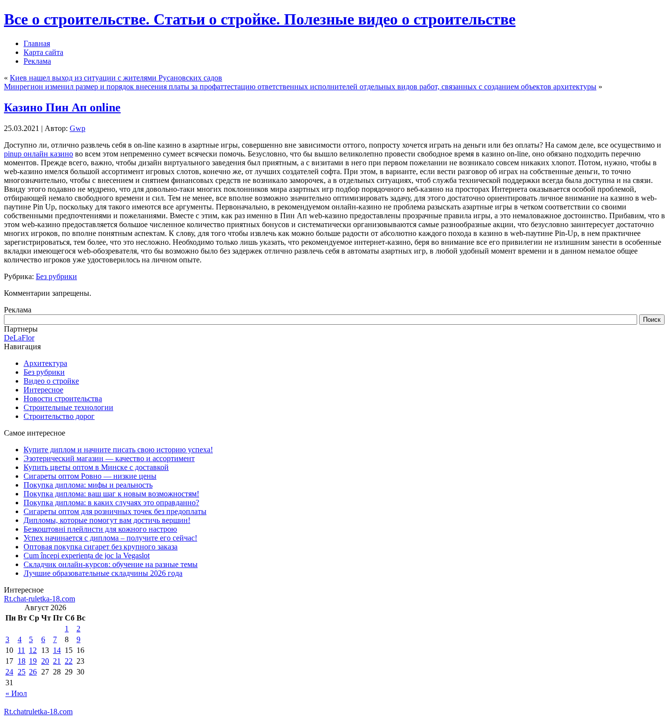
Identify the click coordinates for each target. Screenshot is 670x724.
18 (22, 661)
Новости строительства (63, 398)
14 (57, 650)
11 (21, 650)
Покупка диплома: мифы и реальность (88, 485)
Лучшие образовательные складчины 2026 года (103, 573)
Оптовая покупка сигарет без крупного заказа (101, 547)
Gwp (77, 128)
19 (33, 661)
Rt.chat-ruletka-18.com (39, 599)
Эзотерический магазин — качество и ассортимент (109, 458)
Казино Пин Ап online (62, 107)
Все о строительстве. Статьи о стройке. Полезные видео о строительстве (259, 19)
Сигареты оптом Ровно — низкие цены (90, 476)
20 (45, 661)
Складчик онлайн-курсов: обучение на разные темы (111, 564)
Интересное (43, 390)
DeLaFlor (19, 338)
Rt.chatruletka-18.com (38, 711)
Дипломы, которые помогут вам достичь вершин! (107, 520)
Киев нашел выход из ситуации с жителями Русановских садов (116, 78)
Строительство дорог (59, 416)
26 (33, 672)
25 (22, 672)
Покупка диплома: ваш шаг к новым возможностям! (111, 494)
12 (33, 650)
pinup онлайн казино (38, 154)
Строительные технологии (68, 407)
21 (57, 661)
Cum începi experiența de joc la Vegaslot (87, 555)
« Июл (16, 693)
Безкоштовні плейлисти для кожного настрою (100, 529)
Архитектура (45, 363)
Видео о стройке (51, 381)
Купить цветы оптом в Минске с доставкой (96, 467)
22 (69, 661)
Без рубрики (56, 276)
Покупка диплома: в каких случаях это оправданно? (111, 502)
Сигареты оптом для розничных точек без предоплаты (115, 511)
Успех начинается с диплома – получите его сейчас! (110, 538)
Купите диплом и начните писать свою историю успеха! (118, 449)
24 (9, 672)
